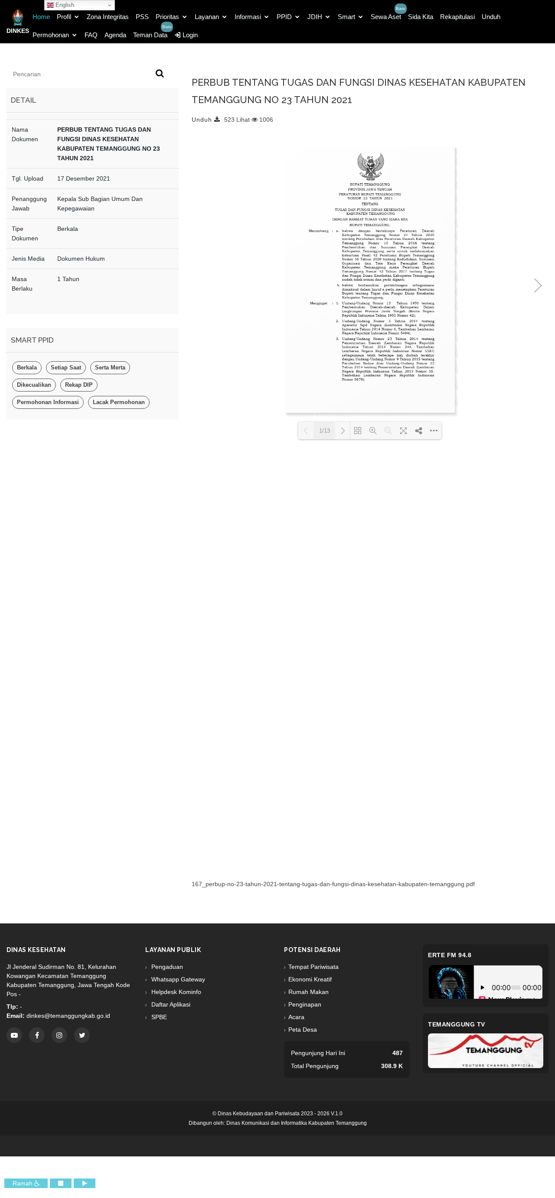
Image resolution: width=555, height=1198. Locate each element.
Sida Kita (420, 16)
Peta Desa (302, 1029)
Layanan (207, 16)
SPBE (158, 1016)
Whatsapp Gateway (177, 979)
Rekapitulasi (457, 16)
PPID (284, 16)
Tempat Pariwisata (313, 966)
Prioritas (167, 16)
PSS (142, 16)
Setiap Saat (66, 367)
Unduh (491, 16)
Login (189, 35)
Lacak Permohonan (119, 402)
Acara (296, 1016)
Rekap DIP (79, 385)
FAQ (91, 35)
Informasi (248, 16)
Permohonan (51, 35)
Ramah (23, 1183)
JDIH (314, 16)
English (64, 5)
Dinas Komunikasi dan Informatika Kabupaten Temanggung (296, 1123)
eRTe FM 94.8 (449, 955)
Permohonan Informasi (48, 402)
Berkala (27, 367)
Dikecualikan (34, 385)
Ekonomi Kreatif (310, 979)
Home (41, 16)
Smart (346, 16)
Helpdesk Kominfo (175, 991)
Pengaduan (166, 966)
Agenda (115, 35)
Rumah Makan (308, 991)
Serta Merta (110, 367)
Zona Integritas (108, 16)
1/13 (324, 430)
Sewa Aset (386, 16)
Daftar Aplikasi (170, 1004)
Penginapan (304, 1004)
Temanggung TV (456, 1024)
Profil (64, 16)
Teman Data (150, 35)
